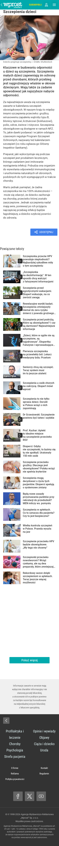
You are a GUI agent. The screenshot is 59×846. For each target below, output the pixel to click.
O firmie (14, 768)
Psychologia (14, 750)
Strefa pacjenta (14, 757)
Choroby (14, 744)
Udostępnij (46, 232)
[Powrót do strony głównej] (6, 720)
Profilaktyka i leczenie (15, 734)
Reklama (15, 773)
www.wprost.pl (27, 837)
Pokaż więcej (29, 660)
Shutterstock (46, 62)
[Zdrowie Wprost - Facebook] (18, 796)
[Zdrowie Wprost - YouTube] (41, 796)
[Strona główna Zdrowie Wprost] (12, 5)
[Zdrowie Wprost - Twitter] (29, 796)
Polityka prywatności (14, 779)
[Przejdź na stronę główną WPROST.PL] (1, 5)
